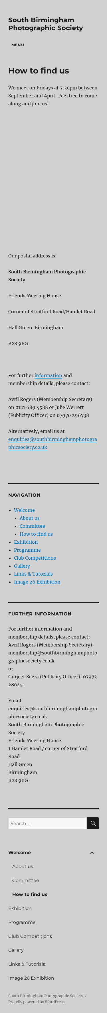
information (48, 375)
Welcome (24, 510)
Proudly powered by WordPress (36, 1002)
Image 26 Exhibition (37, 582)
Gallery (22, 566)
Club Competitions (35, 558)
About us (30, 518)
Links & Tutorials (33, 574)
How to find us (36, 534)
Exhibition (26, 542)
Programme (27, 550)
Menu (17, 44)
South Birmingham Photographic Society (45, 24)
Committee (32, 526)
